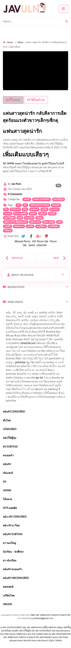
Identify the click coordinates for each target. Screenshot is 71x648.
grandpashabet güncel (47, 317)
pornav (56, 205)
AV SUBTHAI (10, 447)
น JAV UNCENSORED (11, 627)
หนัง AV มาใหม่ (11, 525)
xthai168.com (28, 343)
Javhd (31, 245)
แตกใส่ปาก (41, 226)
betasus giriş (12, 313)
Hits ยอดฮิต (10, 508)
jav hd (39, 378)
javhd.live (20, 362)
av (4, 482)
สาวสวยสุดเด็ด (20, 214)
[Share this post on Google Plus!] (39, 236)
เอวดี (59, 222)
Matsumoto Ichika (39, 205)
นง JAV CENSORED (58, 634)
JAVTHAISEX (46, 637)
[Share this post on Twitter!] (23, 236)
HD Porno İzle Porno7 (37, 640)
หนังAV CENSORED (41, 199)
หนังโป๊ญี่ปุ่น (59, 199)
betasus (26, 313)
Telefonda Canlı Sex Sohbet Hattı (32, 634)
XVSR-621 (15, 209)
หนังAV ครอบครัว (12, 569)
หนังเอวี (43, 214)
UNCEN (7, 604)
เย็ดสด (39, 218)
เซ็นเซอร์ (8, 473)
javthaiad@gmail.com (43, 618)
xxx (25, 209)
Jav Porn (16, 184)
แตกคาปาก (19, 226)
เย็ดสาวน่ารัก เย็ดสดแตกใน (15, 222)
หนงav (12, 634)
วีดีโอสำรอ (37, 100)
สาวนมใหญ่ (9, 543)
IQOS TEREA (55, 640)
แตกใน (30, 226)
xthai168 (41, 245)
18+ (18, 205)
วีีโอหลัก (14, 100)
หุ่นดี (20, 218)
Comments (15, 194)
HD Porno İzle (40, 241)
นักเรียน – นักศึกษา (13, 552)
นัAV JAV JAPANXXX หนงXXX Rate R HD (50, 615)
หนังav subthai (12, 534)
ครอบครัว (8, 455)
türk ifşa (55, 631)
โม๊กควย (7, 231)
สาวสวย (7, 214)
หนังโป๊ (52, 214)
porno (6, 309)
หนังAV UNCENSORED (16, 578)
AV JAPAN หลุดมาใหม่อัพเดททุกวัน (22, 163)
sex (6, 209)
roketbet (27, 317)
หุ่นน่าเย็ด (29, 218)
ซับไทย (7, 420)
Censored (10, 429)
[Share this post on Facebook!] (31, 236)
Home (10, 42)
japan (7, 490)
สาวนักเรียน (9, 560)
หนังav (20, 42)
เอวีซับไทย (9, 595)
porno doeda (29, 309)
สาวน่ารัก (54, 209)
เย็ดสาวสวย (35, 222)
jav (25, 205)
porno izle (15, 309)
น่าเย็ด (44, 209)
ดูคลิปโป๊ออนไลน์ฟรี (53, 163)
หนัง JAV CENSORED (15, 517)
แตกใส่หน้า (53, 226)
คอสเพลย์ (8, 587)
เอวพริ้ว (7, 226)
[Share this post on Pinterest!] (46, 236)
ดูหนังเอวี (34, 209)
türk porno (65, 631)
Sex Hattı (4, 634)
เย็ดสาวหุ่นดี (49, 222)
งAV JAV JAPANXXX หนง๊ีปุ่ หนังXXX (39, 627)
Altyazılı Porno (22, 241)
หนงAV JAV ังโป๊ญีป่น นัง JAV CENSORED (31, 631)
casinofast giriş (11, 317)
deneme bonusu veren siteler (53, 309)
